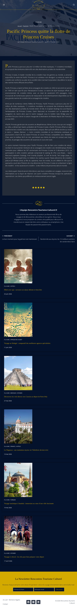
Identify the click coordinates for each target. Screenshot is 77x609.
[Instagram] (33, 602)
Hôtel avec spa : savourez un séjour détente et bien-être (23, 290)
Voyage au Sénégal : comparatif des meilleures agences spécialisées (27, 343)
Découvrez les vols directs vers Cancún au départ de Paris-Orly (25, 397)
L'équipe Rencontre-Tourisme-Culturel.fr (31, 42)
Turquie (13, 500)
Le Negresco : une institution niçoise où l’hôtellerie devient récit (26, 450)
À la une (6, 286)
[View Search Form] (74, 5)
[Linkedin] (38, 602)
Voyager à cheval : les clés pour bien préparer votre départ (24, 557)
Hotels (13, 286)
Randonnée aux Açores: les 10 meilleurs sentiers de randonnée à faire (57, 239)
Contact (5, 604)
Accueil (20, 26)
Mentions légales (14, 600)
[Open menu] (4, 4)
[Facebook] (28, 602)
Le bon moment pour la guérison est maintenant (19, 237)
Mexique (13, 393)
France (13, 446)
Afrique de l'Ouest (16, 339)
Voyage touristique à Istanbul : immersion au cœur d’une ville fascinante (29, 503)
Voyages (19, 393)
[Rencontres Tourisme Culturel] (38, 4)
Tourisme (38, 22)
